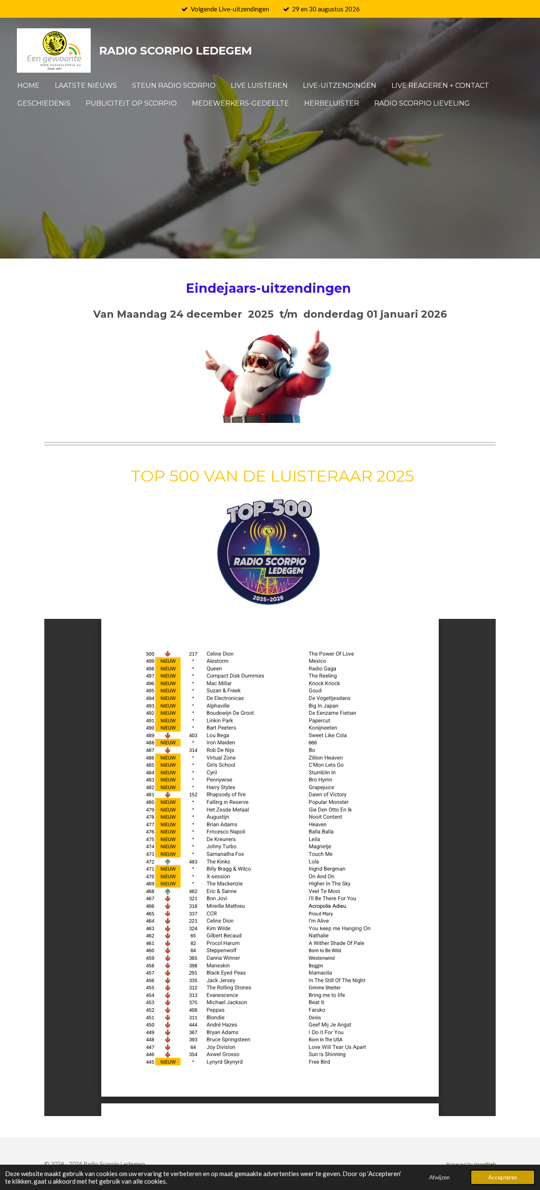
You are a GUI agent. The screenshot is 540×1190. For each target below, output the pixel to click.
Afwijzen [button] (439, 1177)
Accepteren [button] (502, 1177)
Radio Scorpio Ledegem (175, 50)
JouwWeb (484, 1164)
